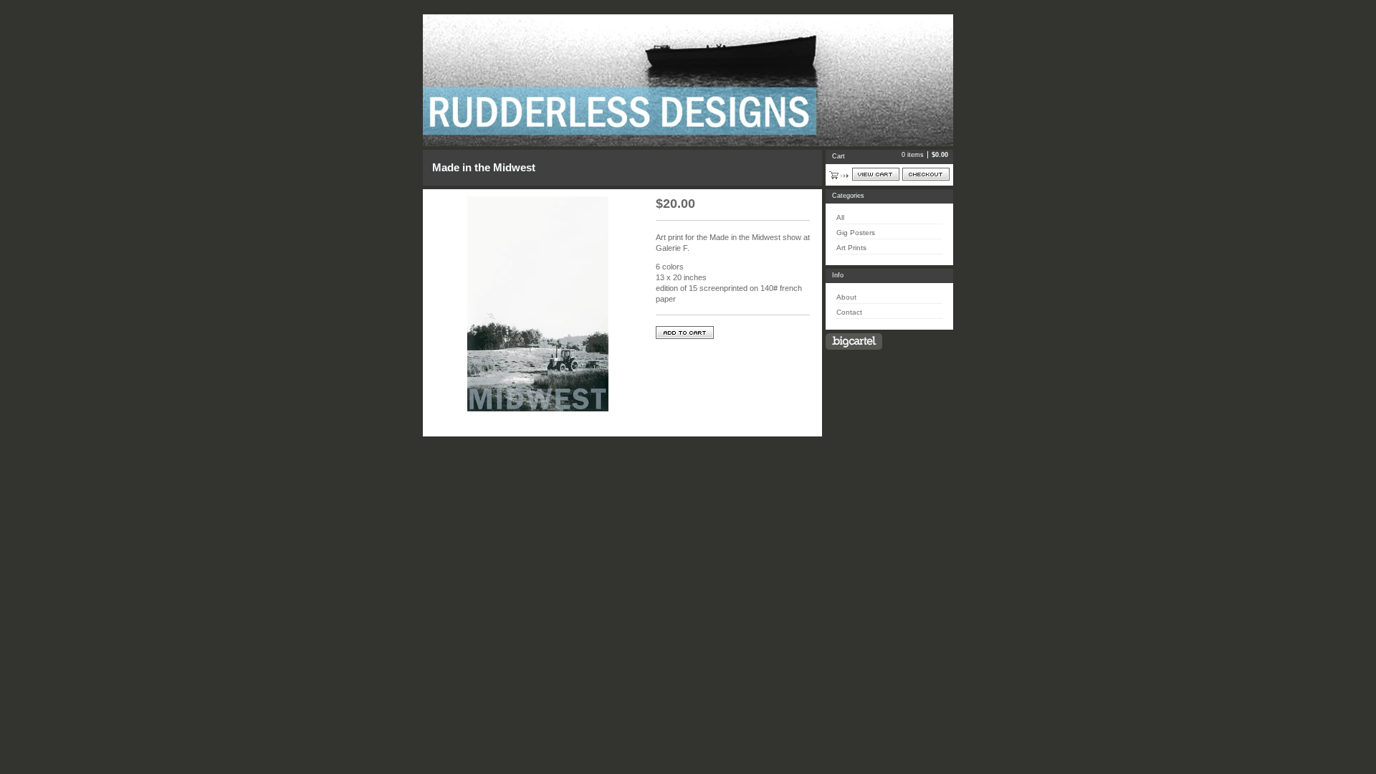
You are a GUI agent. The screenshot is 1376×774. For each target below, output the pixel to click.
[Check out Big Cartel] (854, 341)
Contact (849, 312)
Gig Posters (855, 232)
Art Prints (851, 248)
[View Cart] (875, 174)
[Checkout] (926, 174)
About (846, 297)
